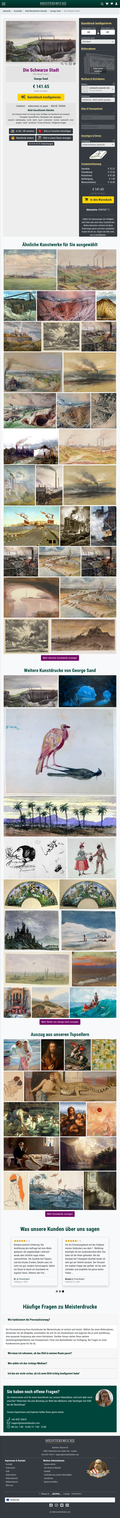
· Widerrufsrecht (11, 1478)
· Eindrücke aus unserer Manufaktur (57, 1475)
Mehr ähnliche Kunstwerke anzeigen (60, 657)
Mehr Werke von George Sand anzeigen (59, 1021)
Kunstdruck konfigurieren (43, 97)
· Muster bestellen (50, 1482)
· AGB (7, 1471)
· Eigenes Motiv (49, 1464)
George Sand (55, 11)
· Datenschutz (10, 1475)
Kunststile (18, 11)
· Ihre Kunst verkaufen (52, 1468)
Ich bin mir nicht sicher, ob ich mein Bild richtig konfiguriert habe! (43, 1373)
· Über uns (9, 1485)
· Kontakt (8, 1464)
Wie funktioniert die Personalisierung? (29, 1319)
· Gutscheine (48, 1478)
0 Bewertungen (46, 144)
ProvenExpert (29, 1279)
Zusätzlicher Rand (88, 38)
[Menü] (3, 4)
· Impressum (10, 1468)
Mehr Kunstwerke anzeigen (60, 1214)
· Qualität (46, 1471)
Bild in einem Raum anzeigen (56, 138)
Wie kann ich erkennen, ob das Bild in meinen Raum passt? (40, 1353)
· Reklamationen (11, 1482)
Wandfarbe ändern (24, 138)
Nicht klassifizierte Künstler (36, 11)
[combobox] (98, 41)
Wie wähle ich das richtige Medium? (27, 1363)
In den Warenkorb (100, 199)
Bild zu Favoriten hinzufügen (56, 131)
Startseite (7, 11)
